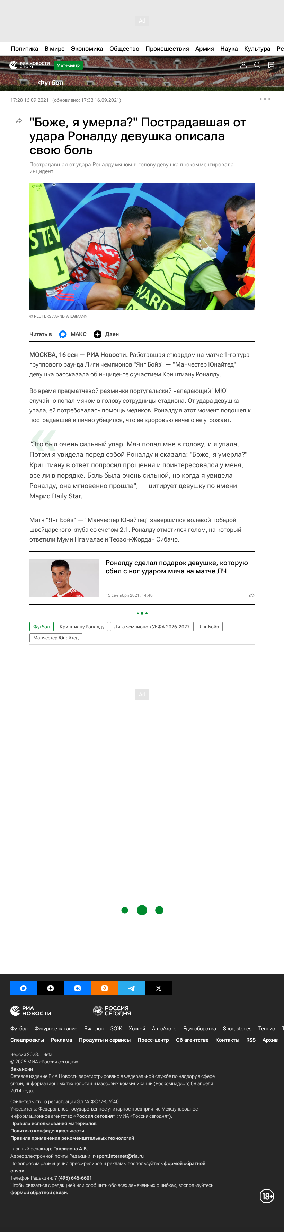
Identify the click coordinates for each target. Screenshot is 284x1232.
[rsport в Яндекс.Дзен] (50, 988)
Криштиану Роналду (82, 626)
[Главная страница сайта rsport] (45, 65)
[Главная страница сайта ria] (11, 65)
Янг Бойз (209, 626)
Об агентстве (192, 1040)
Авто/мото (164, 1028)
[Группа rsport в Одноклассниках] (104, 988)
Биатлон (94, 1028)
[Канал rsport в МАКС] (23, 988)
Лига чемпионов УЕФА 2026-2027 (152, 626)
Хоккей (137, 1028)
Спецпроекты (27, 1040)
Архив (270, 1040)
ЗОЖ (116, 1028)
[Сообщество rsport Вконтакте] (77, 988)
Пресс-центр (153, 1040)
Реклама (61, 1040)
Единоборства (199, 1028)
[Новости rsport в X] (158, 988)
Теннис (266, 1028)
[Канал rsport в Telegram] (131, 988)
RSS (251, 1040)
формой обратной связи (38, 1192)
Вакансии (21, 1069)
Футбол (41, 626)
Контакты (227, 1040)
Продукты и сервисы (105, 1040)
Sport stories (237, 1028)
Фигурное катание (56, 1028)
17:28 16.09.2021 (29, 100)
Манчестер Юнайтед (56, 637)
